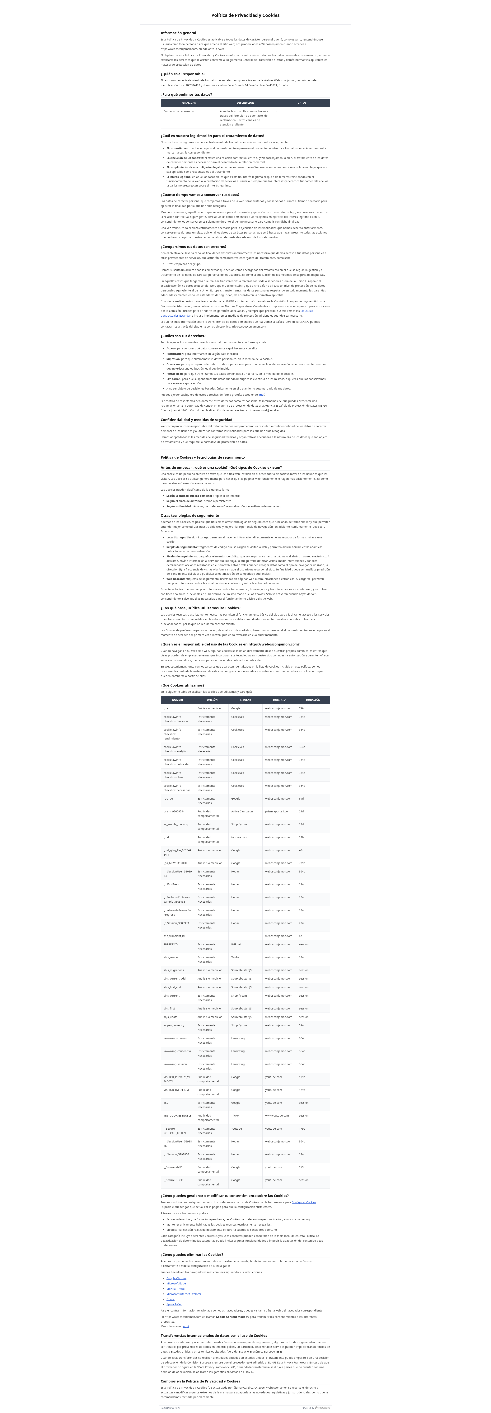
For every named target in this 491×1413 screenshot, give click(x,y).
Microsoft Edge (176, 1283)
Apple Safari (174, 1304)
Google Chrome (176, 1278)
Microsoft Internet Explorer (183, 1294)
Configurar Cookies (304, 1202)
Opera (170, 1299)
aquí (261, 394)
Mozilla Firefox (175, 1289)
